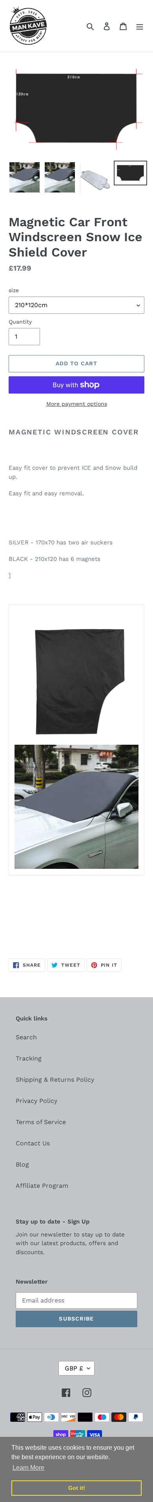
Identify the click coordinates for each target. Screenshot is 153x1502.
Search (26, 1037)
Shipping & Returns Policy (55, 1079)
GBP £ (74, 1368)
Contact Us (33, 1143)
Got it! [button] (76, 1488)
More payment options (76, 404)
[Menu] (139, 26)
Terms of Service (41, 1122)
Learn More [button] (28, 1467)
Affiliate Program (42, 1185)
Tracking (29, 1058)
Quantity (20, 322)
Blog (22, 1164)
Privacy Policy (36, 1101)
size (14, 290)
